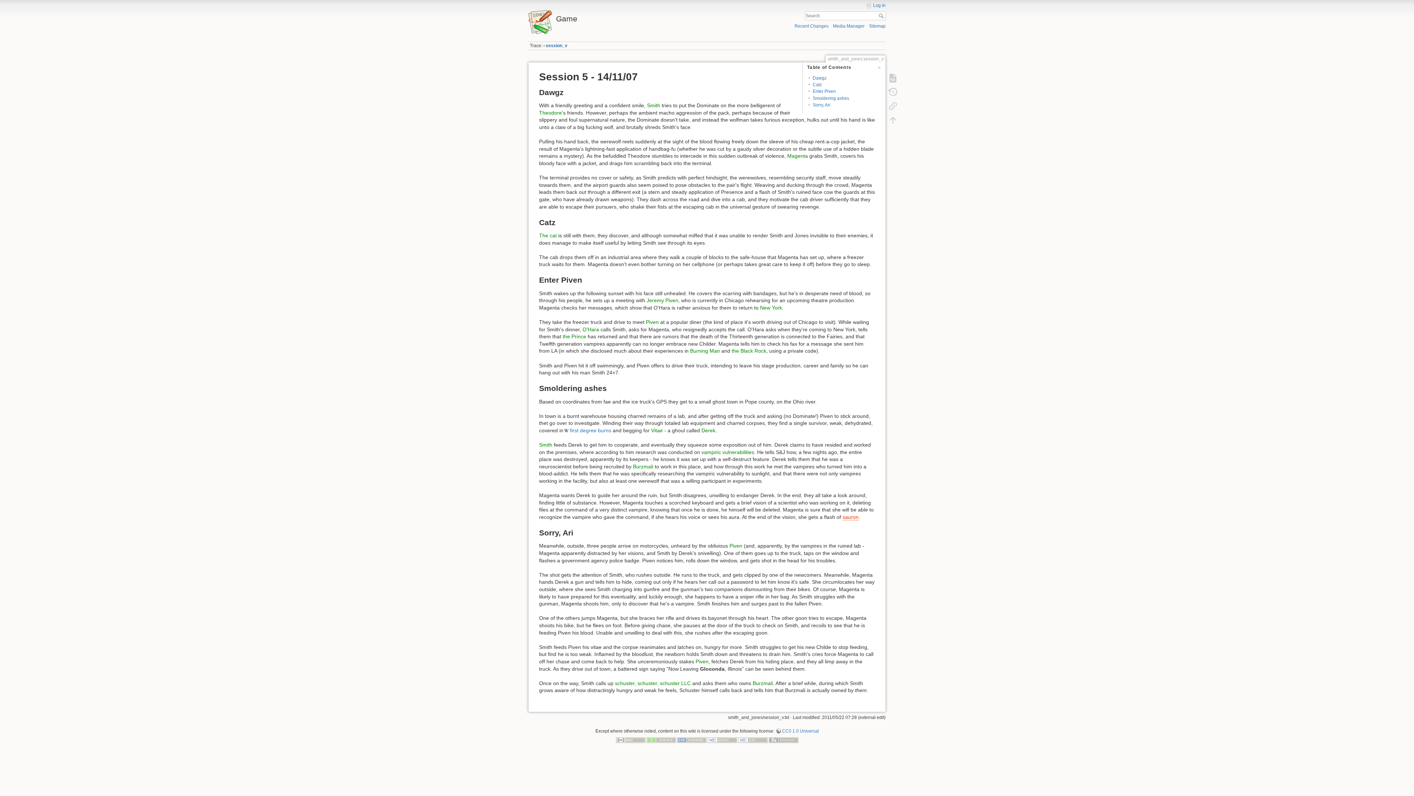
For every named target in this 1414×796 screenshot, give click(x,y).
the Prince (574, 336)
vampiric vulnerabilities (727, 452)
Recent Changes (812, 26)
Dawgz (820, 78)
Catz (817, 84)
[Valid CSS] (753, 739)
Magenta (797, 156)
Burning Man (705, 351)
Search (882, 15)
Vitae (657, 430)
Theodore (550, 113)
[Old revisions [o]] (892, 92)
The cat (548, 235)
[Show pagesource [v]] (892, 78)
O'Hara (591, 329)
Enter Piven (824, 91)
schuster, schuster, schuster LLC (653, 683)
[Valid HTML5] (722, 739)
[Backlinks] (892, 106)
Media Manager (849, 26)
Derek (708, 430)
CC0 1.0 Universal (800, 731)
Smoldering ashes (831, 98)
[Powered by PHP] (692, 739)
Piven (652, 322)
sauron (851, 517)
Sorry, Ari (821, 105)
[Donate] (661, 739)
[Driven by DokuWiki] (783, 739)
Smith (653, 105)
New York (771, 308)
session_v (556, 45)
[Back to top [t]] (892, 120)
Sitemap (877, 26)
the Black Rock (749, 351)
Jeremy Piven (662, 300)
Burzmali (643, 466)
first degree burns (590, 430)
